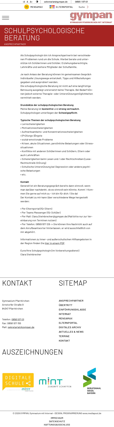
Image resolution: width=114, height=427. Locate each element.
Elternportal (68, 322)
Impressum (57, 418)
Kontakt (64, 340)
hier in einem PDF (54, 243)
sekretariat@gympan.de (21, 327)
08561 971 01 (18, 319)
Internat (65, 313)
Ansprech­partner (71, 300)
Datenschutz (57, 421)
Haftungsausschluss (57, 424)
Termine (64, 336)
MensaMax (36, 7)
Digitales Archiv (70, 327)
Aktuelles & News (71, 331)
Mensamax (66, 318)
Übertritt (65, 305)
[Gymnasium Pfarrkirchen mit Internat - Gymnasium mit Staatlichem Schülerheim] (91, 18)
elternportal (64, 7)
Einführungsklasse (72, 309)
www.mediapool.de (92, 413)
